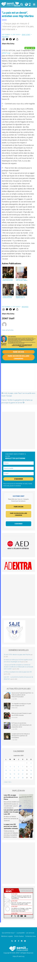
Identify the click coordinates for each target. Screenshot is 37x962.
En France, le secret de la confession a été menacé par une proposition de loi (21, 725)
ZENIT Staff (26, 34)
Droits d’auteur (19, 936)
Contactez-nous (30, 936)
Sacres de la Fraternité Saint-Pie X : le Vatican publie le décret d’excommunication (22, 694)
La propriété (21, 933)
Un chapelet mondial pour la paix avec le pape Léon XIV (21, 704)
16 (31, 770)
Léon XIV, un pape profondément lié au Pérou (11, 797)
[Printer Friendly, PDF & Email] (29, 48)
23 (31, 774)
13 (18, 770)
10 (6, 770)
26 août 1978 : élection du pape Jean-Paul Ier (17, 654)
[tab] (11, 890)
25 (10, 777)
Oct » (9, 782)
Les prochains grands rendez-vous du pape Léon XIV (11, 812)
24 (6, 777)
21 (22, 774)
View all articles (7, 330)
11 (10, 770)
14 (22, 770)
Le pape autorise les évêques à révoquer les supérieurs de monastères (21, 735)
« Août (5, 782)
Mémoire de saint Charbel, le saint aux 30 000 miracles (21, 714)
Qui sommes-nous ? (8, 933)
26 (14, 777)
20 (18, 774)
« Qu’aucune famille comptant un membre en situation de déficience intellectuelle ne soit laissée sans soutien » (18, 667)
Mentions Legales (7, 936)
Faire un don (18, 352)
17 (6, 774)
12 (14, 770)
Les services (30, 933)
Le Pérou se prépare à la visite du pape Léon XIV (18, 672)
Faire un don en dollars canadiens (18, 357)
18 (10, 774)
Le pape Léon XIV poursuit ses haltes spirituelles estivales (11, 826)
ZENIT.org (6, 53)
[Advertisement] (18, 378)
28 (22, 777)
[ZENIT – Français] (10, 4)
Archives (5, 36)
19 (14, 774)
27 (18, 777)
